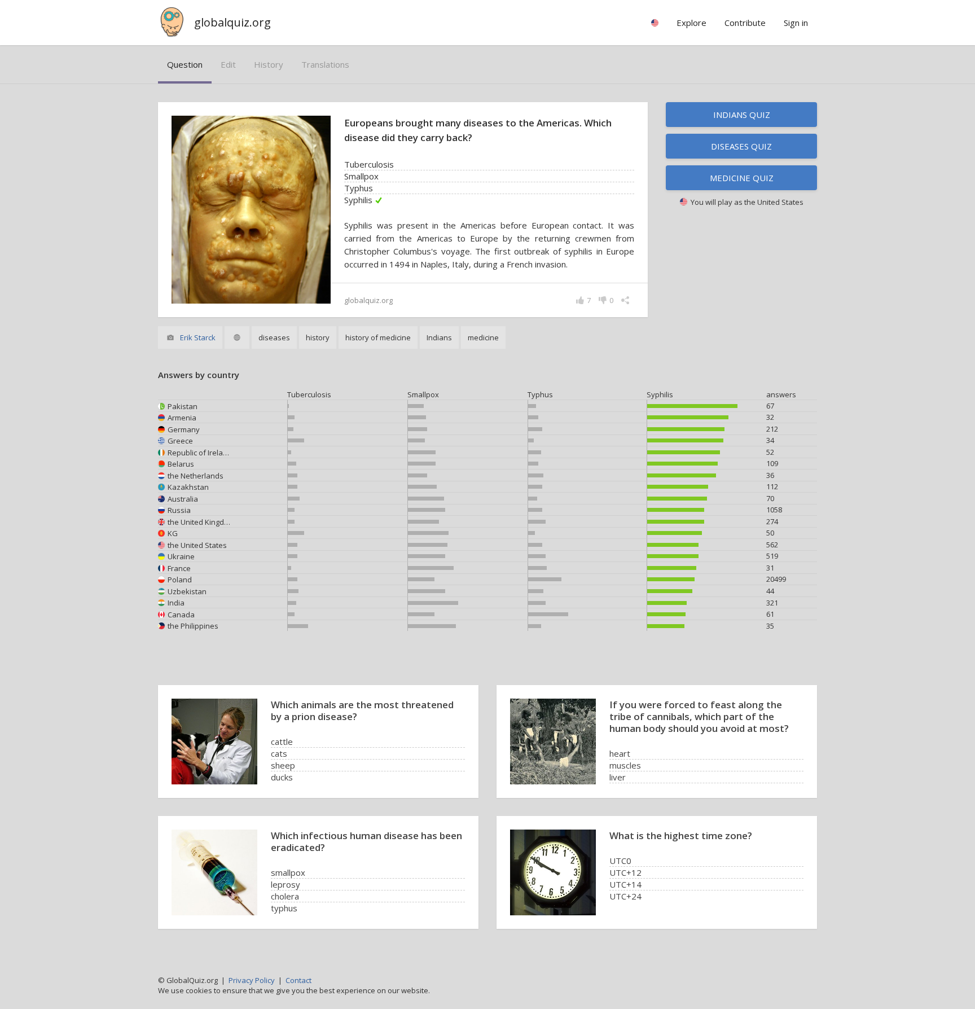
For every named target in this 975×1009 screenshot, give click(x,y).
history (268, 64)
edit (228, 64)
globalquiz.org (232, 22)
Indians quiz (741, 114)
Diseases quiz (741, 146)
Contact (298, 980)
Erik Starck (198, 337)
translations (325, 64)
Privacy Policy (252, 980)
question (185, 64)
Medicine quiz (742, 177)
